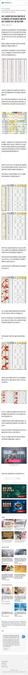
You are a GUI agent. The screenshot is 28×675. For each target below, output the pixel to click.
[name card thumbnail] (23, 636)
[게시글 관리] (13, 478)
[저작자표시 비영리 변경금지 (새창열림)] (22, 478)
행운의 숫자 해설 (5, 666)
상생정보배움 (4, 665)
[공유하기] (10, 478)
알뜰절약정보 (4, 663)
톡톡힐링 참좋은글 (5, 661)
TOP (25, 661)
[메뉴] (25, 3)
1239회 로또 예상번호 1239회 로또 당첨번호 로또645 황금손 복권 (11, 636)
